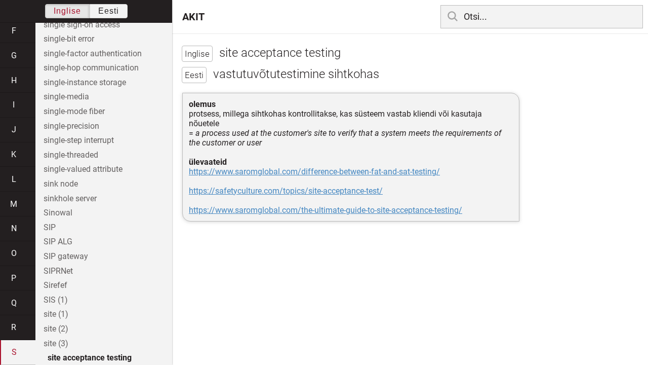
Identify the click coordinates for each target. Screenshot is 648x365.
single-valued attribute (83, 169)
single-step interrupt (79, 140)
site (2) (56, 329)
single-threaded (71, 155)
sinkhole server (70, 198)
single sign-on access (82, 24)
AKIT (193, 17)
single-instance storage (85, 82)
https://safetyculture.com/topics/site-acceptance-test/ (286, 191)
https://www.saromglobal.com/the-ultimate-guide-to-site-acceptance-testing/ (325, 210)
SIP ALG (58, 241)
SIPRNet (58, 271)
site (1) (56, 314)
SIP (50, 227)
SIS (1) (56, 300)
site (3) (56, 343)
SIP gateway (66, 256)
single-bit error (69, 39)
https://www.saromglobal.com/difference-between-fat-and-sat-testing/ (314, 171)
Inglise (67, 11)
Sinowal (58, 212)
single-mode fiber (74, 111)
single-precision (71, 126)
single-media (66, 96)
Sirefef (55, 285)
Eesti (108, 11)
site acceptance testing (90, 357)
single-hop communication (91, 67)
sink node (61, 184)
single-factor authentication (93, 53)
